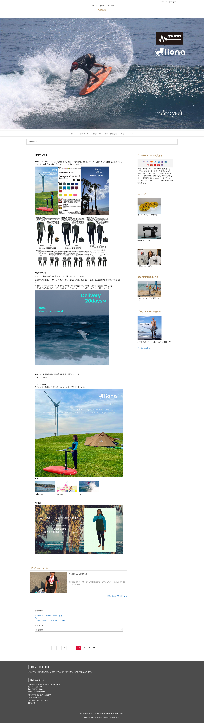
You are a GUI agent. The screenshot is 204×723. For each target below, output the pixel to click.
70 (94, 648)
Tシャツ (38, 618)
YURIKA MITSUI (78, 574)
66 (74, 648)
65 (69, 648)
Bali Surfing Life (144, 348)
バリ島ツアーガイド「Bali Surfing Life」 (50, 620)
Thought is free (114, 717)
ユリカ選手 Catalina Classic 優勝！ (49, 616)
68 (84, 648)
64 (64, 648)
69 (89, 648)
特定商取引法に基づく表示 (38, 700)
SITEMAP (31, 703)
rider (46, 568)
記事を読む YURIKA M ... (117, 596)
